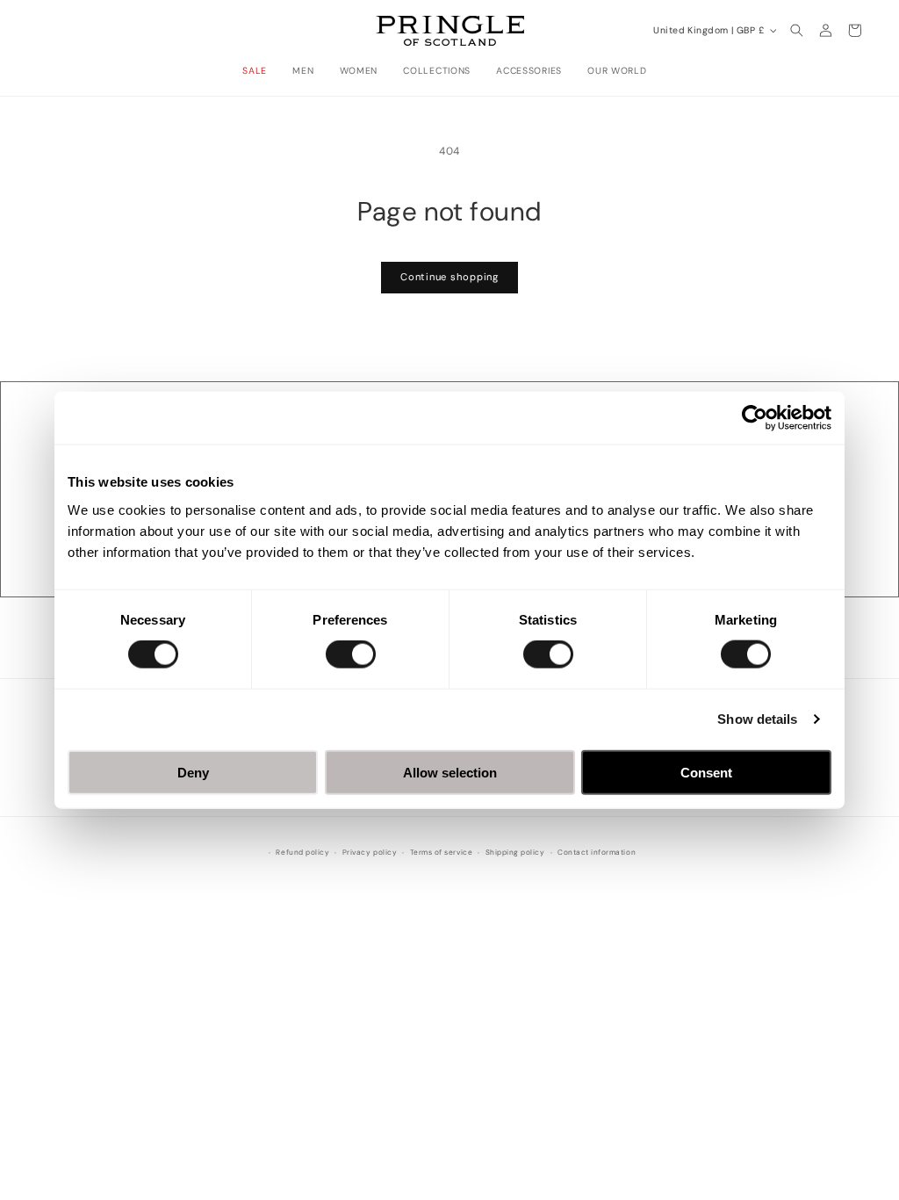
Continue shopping (449, 277)
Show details (757, 719)
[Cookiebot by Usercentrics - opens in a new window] (754, 418)
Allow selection (450, 771)
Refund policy (302, 852)
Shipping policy (515, 852)
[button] (259, 71)
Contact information (596, 852)
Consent (706, 771)
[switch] (351, 654)
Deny (193, 771)
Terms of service (441, 852)
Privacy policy (369, 852)
